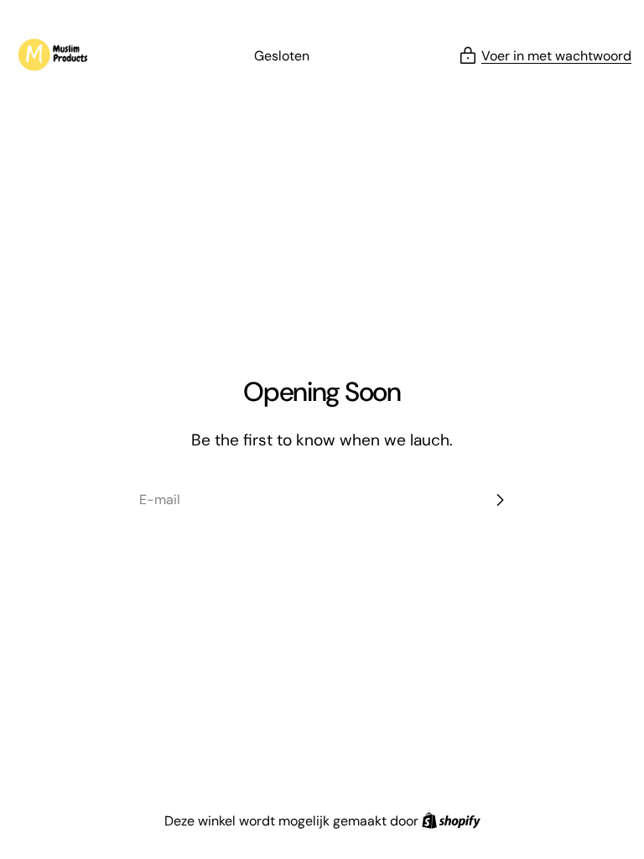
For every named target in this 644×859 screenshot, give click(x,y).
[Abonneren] (499, 500)
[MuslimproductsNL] (59, 56)
